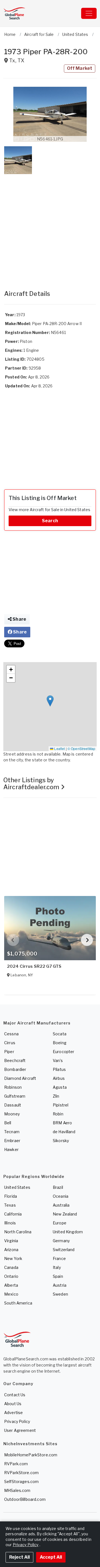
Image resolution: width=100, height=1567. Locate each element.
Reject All (19, 1557)
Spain (58, 1276)
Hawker (11, 1149)
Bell (7, 1122)
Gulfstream (14, 1096)
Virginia (11, 1240)
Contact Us (14, 1394)
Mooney (12, 1113)
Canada (11, 1267)
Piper (9, 1051)
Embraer (12, 1140)
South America (18, 1303)
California (13, 1214)
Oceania (60, 1196)
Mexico (11, 1294)
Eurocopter (63, 1051)
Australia (61, 1205)
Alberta (11, 1285)
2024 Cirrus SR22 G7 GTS (34, 966)
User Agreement (20, 1430)
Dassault (12, 1105)
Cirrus (9, 1042)
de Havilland (64, 1131)
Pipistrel (60, 1105)
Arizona (11, 1249)
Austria (59, 1285)
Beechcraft (15, 1060)
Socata (59, 1033)
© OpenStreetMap (81, 748)
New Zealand (65, 1214)
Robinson (13, 1087)
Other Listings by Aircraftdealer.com (32, 783)
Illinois (10, 1223)
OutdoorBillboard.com (25, 1499)
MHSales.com (17, 1490)
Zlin (56, 1096)
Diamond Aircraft (20, 1078)
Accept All (51, 1557)
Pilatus (59, 1069)
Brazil (58, 1187)
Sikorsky (61, 1140)
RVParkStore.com (21, 1472)
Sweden (60, 1294)
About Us (12, 1403)
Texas (10, 1205)
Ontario (11, 1276)
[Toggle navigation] (89, 13)
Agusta (60, 1087)
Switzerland (64, 1249)
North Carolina (17, 1231)
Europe (59, 1223)
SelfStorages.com (21, 1481)
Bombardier (15, 1069)
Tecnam (11, 1131)
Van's (58, 1060)
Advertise (13, 1412)
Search (50, 520)
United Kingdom (68, 1231)
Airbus (59, 1078)
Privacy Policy (17, 1421)
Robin (58, 1113)
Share (19, 619)
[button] (50, 114)
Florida (10, 1196)
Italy (57, 1267)
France (59, 1258)
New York (13, 1258)
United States (17, 1187)
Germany (61, 1240)
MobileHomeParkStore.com (30, 1454)
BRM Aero (62, 1122)
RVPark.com (16, 1463)
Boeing (59, 1042)
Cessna (11, 1033)
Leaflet (59, 748)
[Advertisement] (50, 226)
